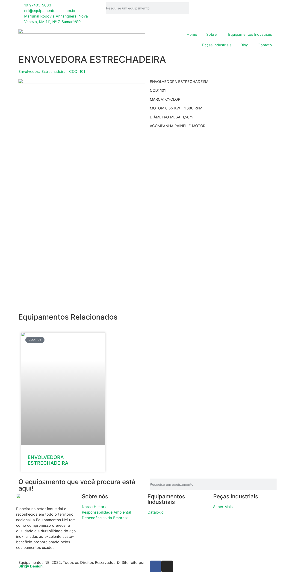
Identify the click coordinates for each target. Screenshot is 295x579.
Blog (244, 45)
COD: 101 (77, 71)
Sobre (211, 34)
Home (192, 34)
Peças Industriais (216, 45)
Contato (265, 45)
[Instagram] (167, 566)
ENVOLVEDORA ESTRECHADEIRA (48, 460)
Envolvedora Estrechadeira (41, 71)
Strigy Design (30, 566)
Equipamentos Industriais (250, 34)
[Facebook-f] (155, 566)
